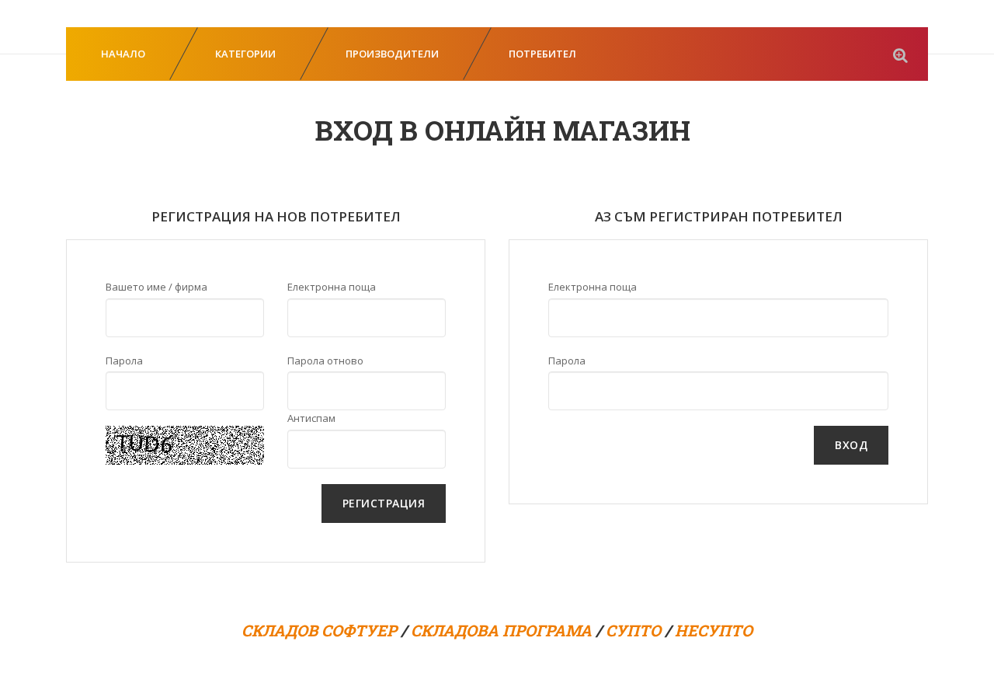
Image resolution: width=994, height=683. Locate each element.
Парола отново (325, 361)
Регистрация (384, 503)
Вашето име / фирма (156, 287)
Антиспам (311, 418)
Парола (124, 361)
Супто (633, 630)
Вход (851, 444)
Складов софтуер (319, 630)
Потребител (542, 54)
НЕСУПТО (713, 630)
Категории (245, 54)
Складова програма (501, 630)
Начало (123, 54)
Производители (392, 54)
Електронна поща (331, 287)
